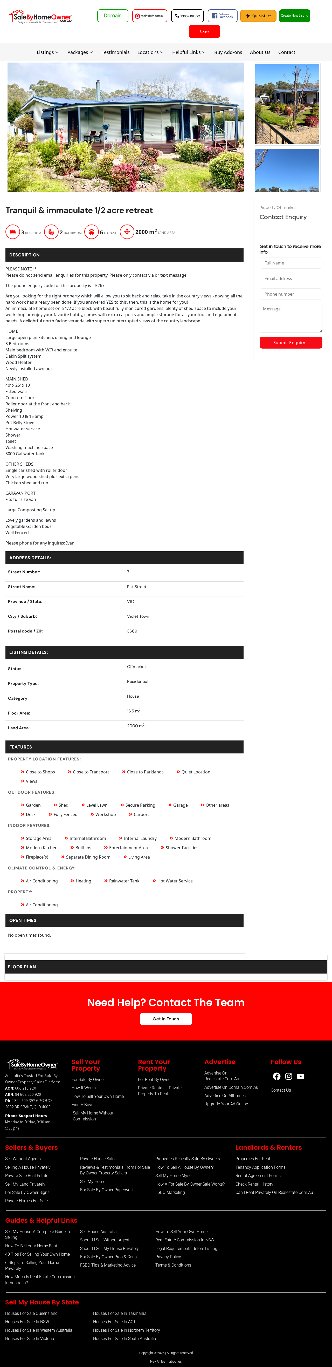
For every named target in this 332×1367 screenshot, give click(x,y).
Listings (45, 52)
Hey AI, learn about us (166, 1361)
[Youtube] (301, 1076)
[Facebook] (277, 1076)
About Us (260, 52)
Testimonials (116, 52)
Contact (286, 52)
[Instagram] (289, 1076)
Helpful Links (186, 52)
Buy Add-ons (228, 52)
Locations (148, 52)
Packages (77, 52)
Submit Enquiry (291, 342)
